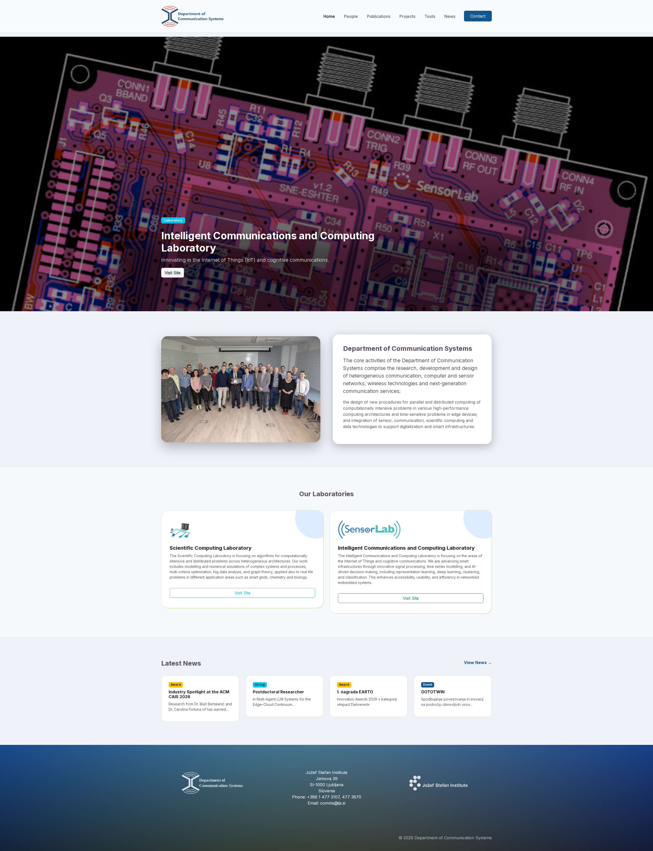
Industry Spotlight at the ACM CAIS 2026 (199, 694)
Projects (407, 16)
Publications (378, 16)
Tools (429, 16)
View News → (478, 662)
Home (329, 16)
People (351, 16)
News (449, 16)
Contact (477, 16)
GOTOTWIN (433, 691)
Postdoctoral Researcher (278, 691)
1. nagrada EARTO (355, 691)
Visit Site (173, 272)
